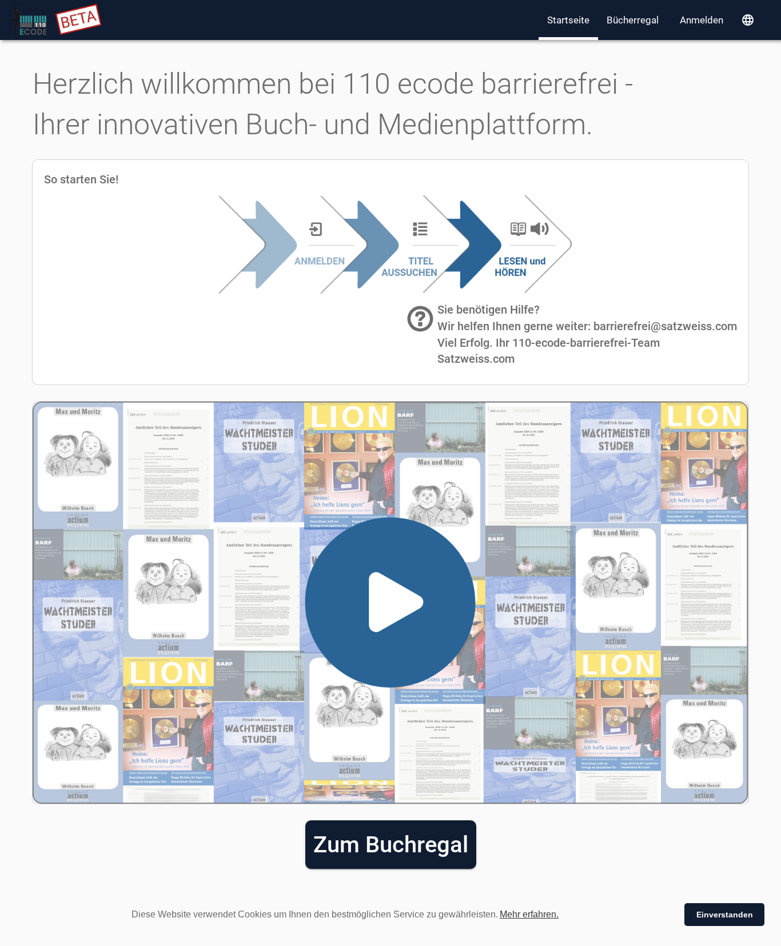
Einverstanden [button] (724, 914)
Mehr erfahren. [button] (529, 914)
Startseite (568, 20)
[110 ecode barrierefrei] (29, 20)
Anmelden (701, 20)
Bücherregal (633, 20)
